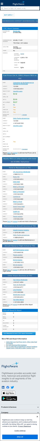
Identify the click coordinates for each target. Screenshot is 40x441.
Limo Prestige (17, 290)
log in (9, 153)
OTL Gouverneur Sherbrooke (21, 172)
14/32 (22, 54)
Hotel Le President (18, 192)
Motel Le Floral (17, 201)
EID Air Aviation (17, 265)
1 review (24, 115)
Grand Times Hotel (19, 206)
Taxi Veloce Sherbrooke (20, 280)
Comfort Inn (16, 196)
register (15, 153)
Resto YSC (16, 177)
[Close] (37, 416)
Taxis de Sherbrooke (19, 285)
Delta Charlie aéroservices (21, 118)
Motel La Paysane (18, 187)
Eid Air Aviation (17, 260)
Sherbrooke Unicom (19, 295)
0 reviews (25, 149)
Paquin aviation (18, 216)
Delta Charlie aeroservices (21, 235)
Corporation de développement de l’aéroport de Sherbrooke (23, 83)
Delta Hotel (16, 182)
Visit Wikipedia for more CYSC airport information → (19, 333)
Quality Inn (16, 211)
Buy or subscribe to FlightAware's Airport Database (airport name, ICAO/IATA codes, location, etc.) (21, 347)
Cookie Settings (20, 431)
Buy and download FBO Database (16, 345)
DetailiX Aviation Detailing (21, 230)
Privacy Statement (24, 426)
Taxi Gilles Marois (18, 299)
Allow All (20, 437)
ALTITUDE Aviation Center (21, 250)
